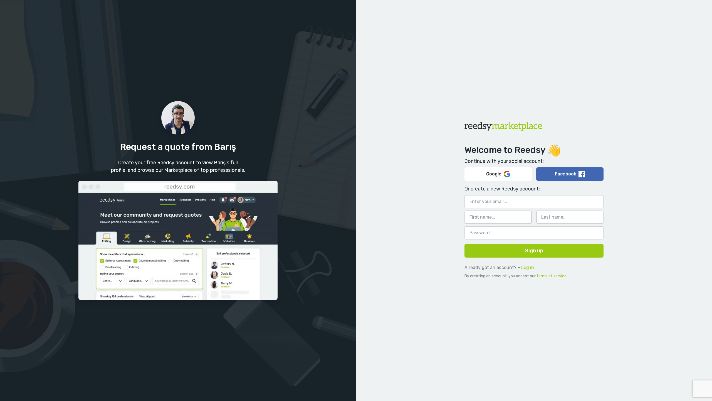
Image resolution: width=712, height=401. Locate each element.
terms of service (552, 276)
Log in (527, 267)
